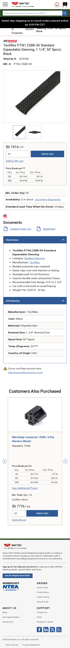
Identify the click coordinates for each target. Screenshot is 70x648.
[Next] (65, 461)
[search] (64, 13)
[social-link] (40, 629)
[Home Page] (22, 4)
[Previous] (4, 461)
